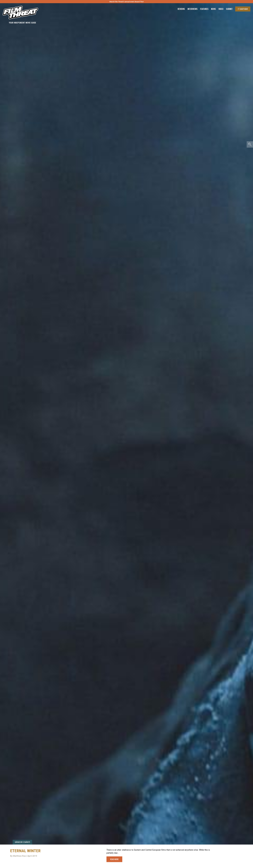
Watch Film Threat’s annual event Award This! (126, 2)
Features (204, 9)
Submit (229, 9)
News (213, 9)
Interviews (193, 9)
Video (220, 9)
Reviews (181, 9)
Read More (114, 859)
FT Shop (243, 9)
